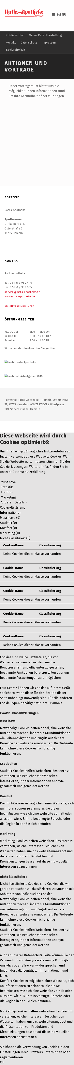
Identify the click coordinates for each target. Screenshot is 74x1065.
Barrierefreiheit (15, 49)
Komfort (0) (8, 528)
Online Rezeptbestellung (45, 35)
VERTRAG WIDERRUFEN (20, 305)
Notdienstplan (15, 35)
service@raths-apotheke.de (22, 292)
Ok (2, 1062)
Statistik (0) (8, 523)
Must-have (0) (10, 518)
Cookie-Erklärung (12, 507)
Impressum (49, 42)
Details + (21, 502)
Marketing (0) (10, 533)
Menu (62, 14)
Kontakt (11, 42)
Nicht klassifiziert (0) (15, 538)
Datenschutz (29, 42)
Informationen (10, 512)
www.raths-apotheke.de (20, 296)
